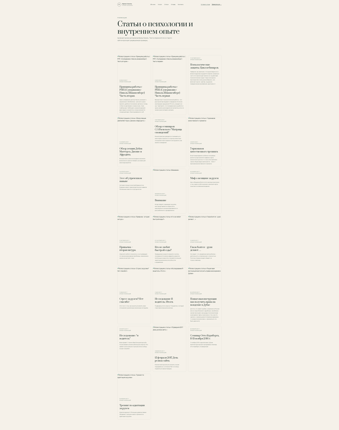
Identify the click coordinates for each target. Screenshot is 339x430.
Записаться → (217, 4)
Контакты (180, 4)
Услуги (160, 4)
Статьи (166, 4)
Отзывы (173, 4)
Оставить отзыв (205, 4)
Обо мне (152, 4)
